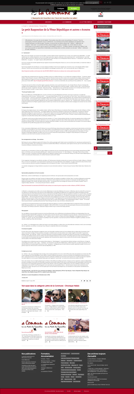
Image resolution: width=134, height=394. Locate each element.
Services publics (77, 367)
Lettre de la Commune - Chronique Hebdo (38, 26)
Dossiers (67, 377)
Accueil (30, 22)
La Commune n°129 (103, 55)
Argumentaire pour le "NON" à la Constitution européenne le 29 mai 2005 (97, 379)
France (80, 365)
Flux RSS (68, 391)
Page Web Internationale (66, 381)
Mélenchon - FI (74, 365)
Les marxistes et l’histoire (46, 371)
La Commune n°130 (103, 32)
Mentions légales (77, 391)
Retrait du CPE (91, 382)
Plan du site (86, 391)
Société (79, 370)
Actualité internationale (66, 374)
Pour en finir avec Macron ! (27, 332)
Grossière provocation (92, 377)
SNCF (62, 367)
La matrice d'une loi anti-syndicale (95, 361)
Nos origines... (91, 363)
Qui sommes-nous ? (65, 353)
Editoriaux (63, 360)
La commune (67, 22)
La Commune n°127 (103, 101)
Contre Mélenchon (26, 359)
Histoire (72, 377)
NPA (74, 379)
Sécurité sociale (68, 367)
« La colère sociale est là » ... (51, 302)
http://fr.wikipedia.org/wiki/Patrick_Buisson (43, 80)
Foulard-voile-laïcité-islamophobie (68, 370)
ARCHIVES (48, 22)
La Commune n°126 (103, 124)
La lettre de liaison (78, 360)
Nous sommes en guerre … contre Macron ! (77, 302)
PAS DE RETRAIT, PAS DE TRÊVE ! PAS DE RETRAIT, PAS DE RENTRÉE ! (54, 333)
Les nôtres (63, 356)
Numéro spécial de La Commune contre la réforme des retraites (29, 362)
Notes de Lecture (68, 379)
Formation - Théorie (45, 358)
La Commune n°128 (103, 78)
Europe (62, 377)
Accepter (74, 8)
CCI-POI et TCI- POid (65, 365)
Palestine (75, 374)
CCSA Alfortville (76, 381)
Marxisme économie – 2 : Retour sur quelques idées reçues (48, 361)
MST (62, 379)
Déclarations (69, 360)
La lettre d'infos (85, 22)
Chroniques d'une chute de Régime (68, 372)
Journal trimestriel (75, 353)
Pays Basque (81, 374)
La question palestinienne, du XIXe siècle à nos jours (28, 357)
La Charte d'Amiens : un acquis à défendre (97, 358)
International (78, 377)
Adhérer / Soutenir (104, 22)
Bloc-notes (72, 363)
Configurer (60, 8)
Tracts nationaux (64, 363)
